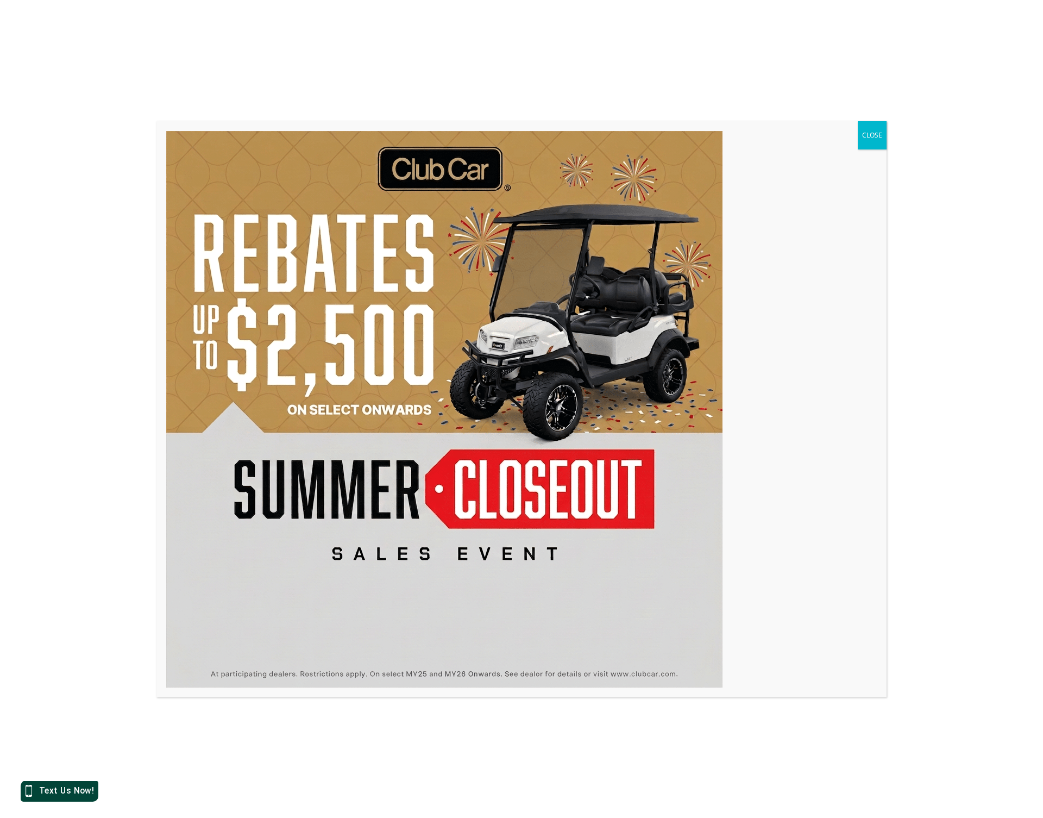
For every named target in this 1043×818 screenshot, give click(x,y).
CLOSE (872, 135)
